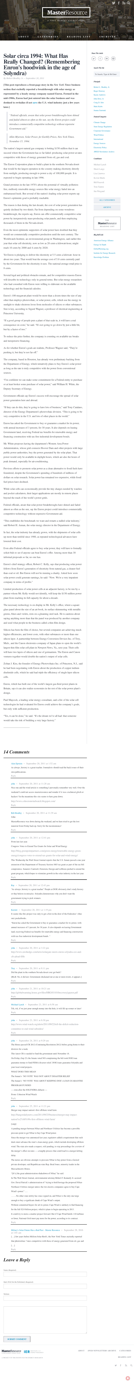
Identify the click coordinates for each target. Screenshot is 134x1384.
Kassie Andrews (99, 94)
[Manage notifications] (128, 1378)
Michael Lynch (17, 1004)
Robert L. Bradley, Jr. (102, 87)
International (98, 139)
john (13, 783)
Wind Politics (99, 135)
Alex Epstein (16, 763)
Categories (48, 36)
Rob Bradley (16, 812)
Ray (12, 885)
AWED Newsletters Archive (104, 151)
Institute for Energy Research (104, 253)
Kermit (14, 909)
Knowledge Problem (101, 257)
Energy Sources (99, 143)
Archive (107, 207)
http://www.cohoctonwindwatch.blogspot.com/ (33, 801)
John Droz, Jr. (99, 98)
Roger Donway (99, 91)
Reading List (79, 36)
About (23, 36)
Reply (13, 775)
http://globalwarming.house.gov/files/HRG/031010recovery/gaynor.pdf (44, 992)
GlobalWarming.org (101, 249)
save (35, 102)
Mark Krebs (98, 106)
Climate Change (99, 122)
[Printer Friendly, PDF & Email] (113, 58)
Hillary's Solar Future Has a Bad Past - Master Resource (35, 1230)
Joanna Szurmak (100, 110)
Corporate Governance (102, 130)
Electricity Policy (100, 147)
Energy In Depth (100, 244)
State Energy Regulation (103, 126)
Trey (13, 968)
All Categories (107, 200)
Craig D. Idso (99, 102)
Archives (107, 36)
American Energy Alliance (103, 240)
